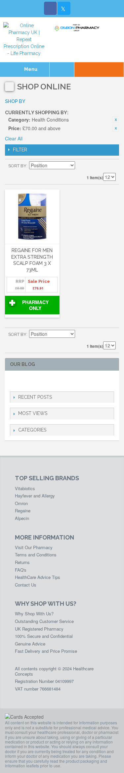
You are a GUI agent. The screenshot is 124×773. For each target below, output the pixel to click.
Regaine (22, 510)
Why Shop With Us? (34, 613)
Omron (21, 503)
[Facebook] (50, 8)
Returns (22, 562)
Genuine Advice (30, 644)
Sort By (17, 165)
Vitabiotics (25, 488)
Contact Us (25, 585)
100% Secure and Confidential (44, 636)
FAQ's (20, 570)
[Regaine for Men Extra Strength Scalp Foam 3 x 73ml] (32, 216)
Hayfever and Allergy (35, 495)
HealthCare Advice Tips (37, 577)
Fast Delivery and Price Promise (46, 651)
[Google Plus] (35, 381)
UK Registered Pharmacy (39, 629)
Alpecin (22, 518)
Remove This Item (115, 119)
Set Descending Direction (81, 166)
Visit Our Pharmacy (34, 547)
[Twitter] (63, 8)
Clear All (13, 138)
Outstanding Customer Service (44, 621)
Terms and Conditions (36, 554)
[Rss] (45, 381)
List (111, 166)
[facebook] (14, 381)
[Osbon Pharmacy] (78, 27)
